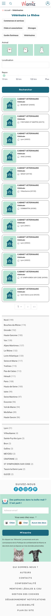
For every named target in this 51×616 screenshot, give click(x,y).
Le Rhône (10, 350)
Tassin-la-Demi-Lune (14, 469)
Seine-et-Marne (13, 361)
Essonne (10, 402)
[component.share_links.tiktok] (30, 489)
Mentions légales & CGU (26, 588)
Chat (25, 523)
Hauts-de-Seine (13, 386)
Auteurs (25, 572)
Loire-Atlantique (14, 356)
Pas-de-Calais (12, 371)
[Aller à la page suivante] (28, 306)
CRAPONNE (11, 459)
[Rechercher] (10, 3)
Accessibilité (25, 605)
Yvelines (10, 366)
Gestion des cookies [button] (25, 594)
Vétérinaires (17, 10)
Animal (5, 42)
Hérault (10, 376)
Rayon (4, 72)
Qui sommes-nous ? (25, 567)
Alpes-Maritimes (14, 345)
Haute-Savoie (12, 417)
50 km (18, 79)
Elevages (32, 28)
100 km (33, 79)
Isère (8, 392)
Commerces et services (14, 21)
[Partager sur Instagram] (25, 489)
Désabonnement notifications (25, 599)
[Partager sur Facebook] (16, 489)
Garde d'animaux (11, 35)
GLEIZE (8, 474)
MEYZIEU (9, 454)
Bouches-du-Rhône (15, 325)
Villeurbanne (11, 433)
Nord (8, 320)
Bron (7, 443)
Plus (47, 79)
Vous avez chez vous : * (25, 517)
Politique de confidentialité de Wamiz (30, 543)
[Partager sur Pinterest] (35, 489)
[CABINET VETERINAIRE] (9, 104)
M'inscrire (25, 532)
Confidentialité (25, 583)
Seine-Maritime (13, 397)
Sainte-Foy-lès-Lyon (14, 438)
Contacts (25, 578)
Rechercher (25, 89)
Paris (9, 381)
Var (8, 340)
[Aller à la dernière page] (34, 306)
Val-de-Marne (12, 407)
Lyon (8, 428)
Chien (12, 523)
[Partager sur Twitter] (20, 489)
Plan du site (25, 610)
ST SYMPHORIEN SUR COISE (18, 464)
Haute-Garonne (13, 335)
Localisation (7, 60)
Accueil (7, 10)
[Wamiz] (30, 3)
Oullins (8, 448)
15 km (4, 79)
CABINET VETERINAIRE (28, 99)
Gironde (10, 330)
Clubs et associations (13, 28)
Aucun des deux (39, 523)
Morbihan (10, 412)
